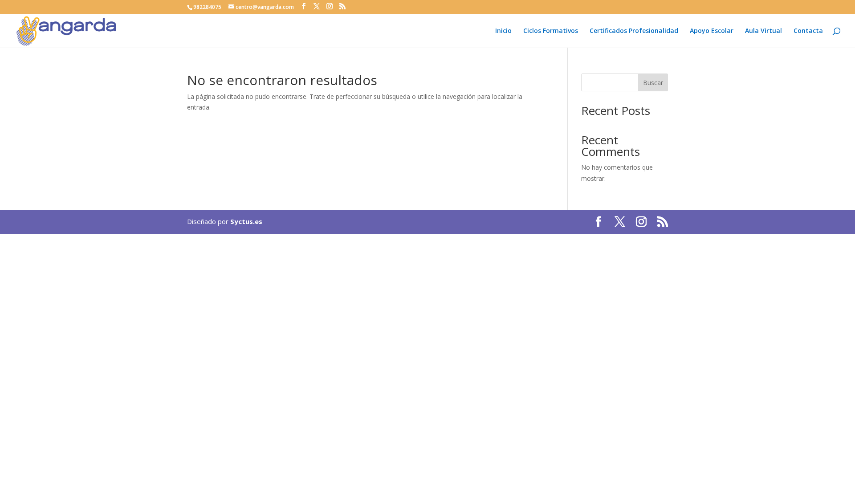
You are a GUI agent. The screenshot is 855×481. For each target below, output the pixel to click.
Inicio (503, 31)
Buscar (653, 82)
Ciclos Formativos (550, 31)
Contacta (808, 31)
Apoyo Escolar (711, 31)
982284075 (207, 7)
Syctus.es (246, 221)
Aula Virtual (763, 31)
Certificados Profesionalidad (634, 31)
